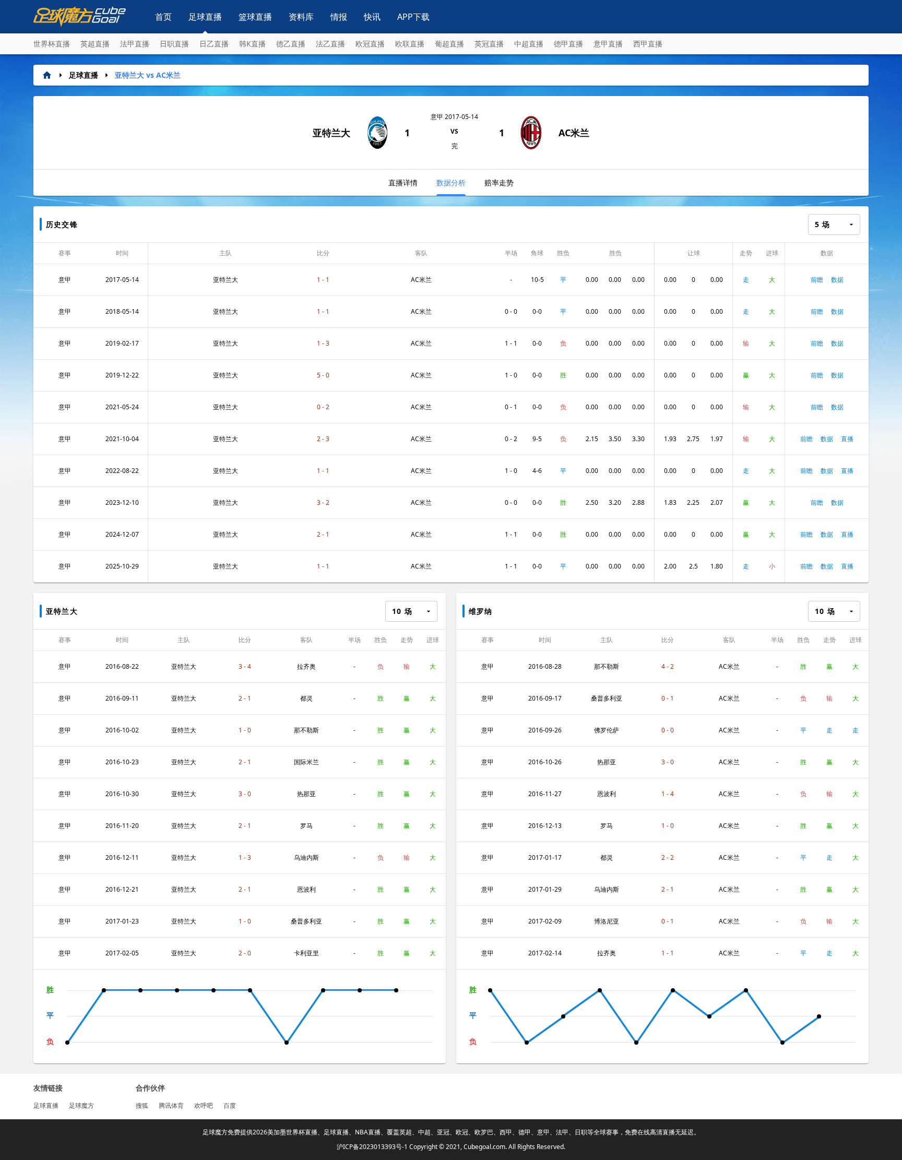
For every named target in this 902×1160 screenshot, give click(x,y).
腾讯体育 (171, 1105)
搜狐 (142, 1105)
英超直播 (95, 44)
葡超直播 (449, 44)
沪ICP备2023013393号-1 (372, 1146)
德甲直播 (568, 44)
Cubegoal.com (484, 1146)
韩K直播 (252, 44)
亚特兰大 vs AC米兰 (148, 75)
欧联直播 (409, 44)
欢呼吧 (203, 1105)
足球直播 (205, 16)
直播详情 (403, 182)
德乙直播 (290, 44)
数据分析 (451, 182)
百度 (229, 1105)
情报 (338, 16)
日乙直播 (214, 44)
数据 (837, 279)
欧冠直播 (370, 44)
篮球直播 (255, 16)
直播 (847, 438)
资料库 (301, 16)
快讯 (372, 16)
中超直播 (528, 44)
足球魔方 (81, 1105)
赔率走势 (499, 182)
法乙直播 (330, 44)
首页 (163, 16)
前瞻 (817, 279)
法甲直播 (134, 44)
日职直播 (174, 44)
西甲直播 (647, 44)
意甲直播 (608, 44)
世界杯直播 (51, 44)
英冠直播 (489, 44)
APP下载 (413, 16)
